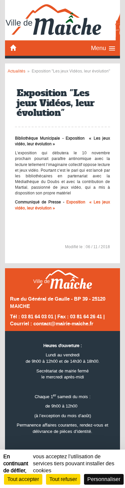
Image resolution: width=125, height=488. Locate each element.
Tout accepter (23, 479)
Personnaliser (103, 479)
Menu (98, 48)
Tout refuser (63, 479)
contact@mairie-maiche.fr (63, 323)
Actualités (16, 71)
